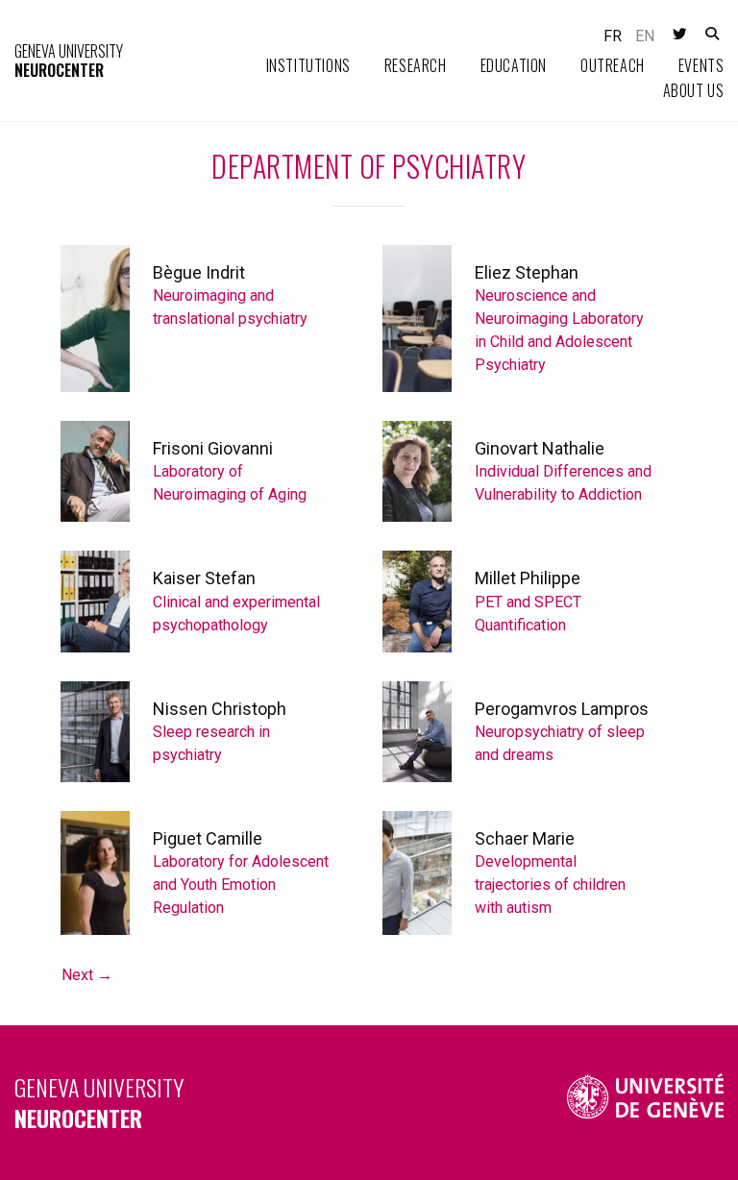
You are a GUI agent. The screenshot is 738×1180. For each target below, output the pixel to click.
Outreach (612, 65)
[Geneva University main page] (646, 1102)
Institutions (308, 65)
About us (694, 90)
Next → (87, 975)
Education (513, 65)
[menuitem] (292, 66)
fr (612, 36)
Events (701, 65)
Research (415, 65)
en (644, 36)
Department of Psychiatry (368, 165)
